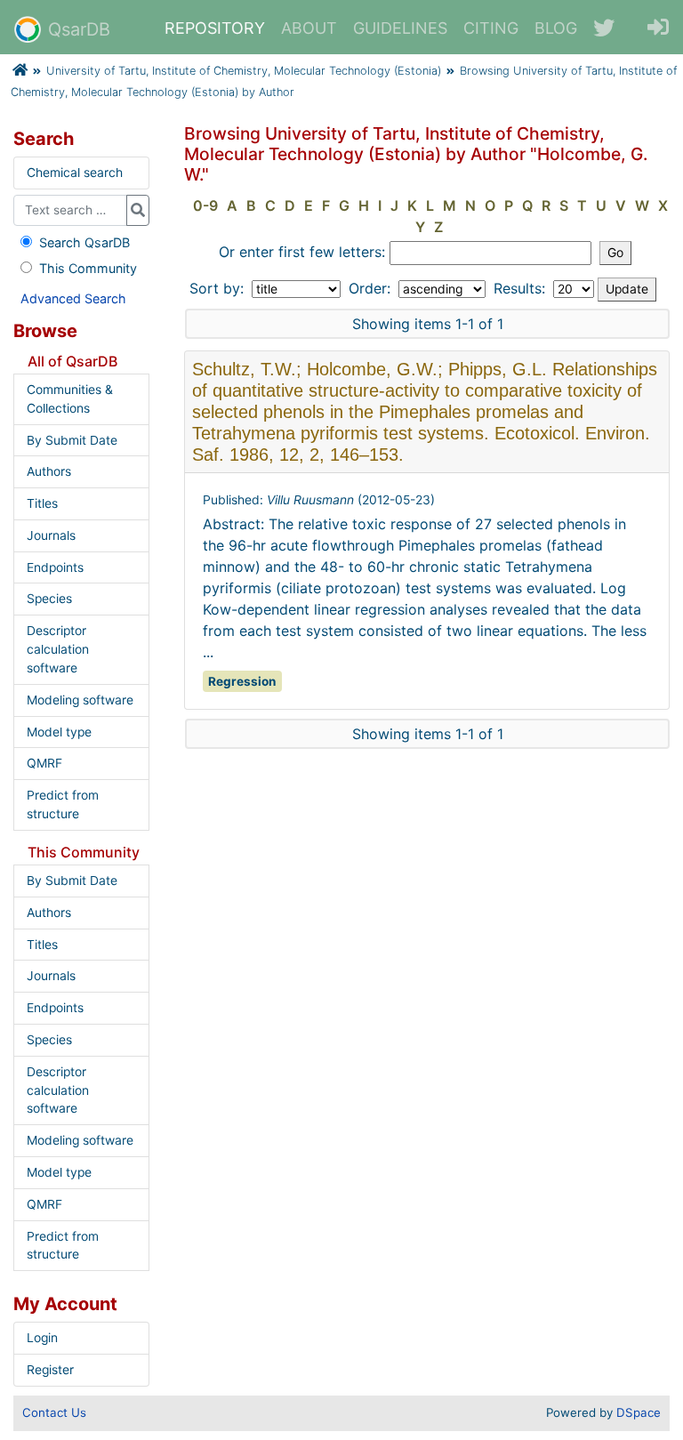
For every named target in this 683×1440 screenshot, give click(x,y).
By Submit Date (72, 440)
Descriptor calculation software (58, 649)
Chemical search (75, 172)
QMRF (44, 763)
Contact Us (54, 1412)
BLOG (555, 28)
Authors (49, 471)
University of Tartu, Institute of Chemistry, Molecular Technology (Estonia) (243, 70)
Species (49, 598)
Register (50, 1370)
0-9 (205, 205)
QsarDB (79, 29)
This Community (88, 268)
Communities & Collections (70, 398)
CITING (490, 28)
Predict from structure (63, 804)
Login (42, 1338)
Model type (59, 732)
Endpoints (55, 567)
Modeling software (80, 700)
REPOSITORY (215, 28)
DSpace (638, 1412)
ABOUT (309, 28)
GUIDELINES (400, 28)
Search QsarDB (84, 242)
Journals (51, 535)
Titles (42, 503)
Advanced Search (73, 298)
